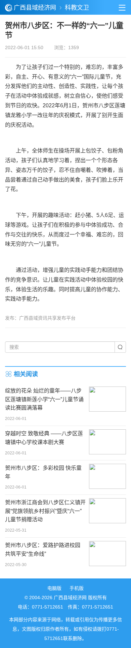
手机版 (77, 588)
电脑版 (54, 588)
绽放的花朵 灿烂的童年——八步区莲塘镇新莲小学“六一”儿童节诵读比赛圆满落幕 (44, 399)
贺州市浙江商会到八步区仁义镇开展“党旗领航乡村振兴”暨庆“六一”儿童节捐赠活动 (45, 511)
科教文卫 (77, 7)
